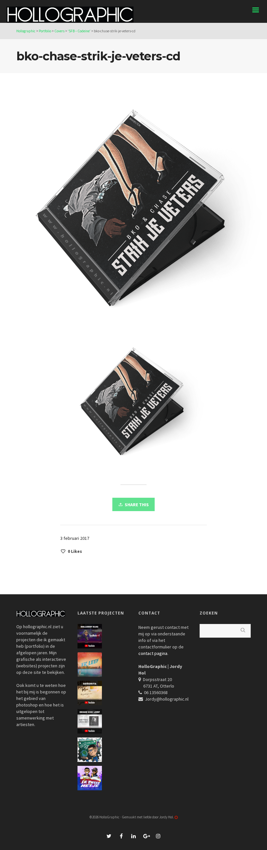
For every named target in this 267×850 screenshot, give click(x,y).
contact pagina (152, 653)
